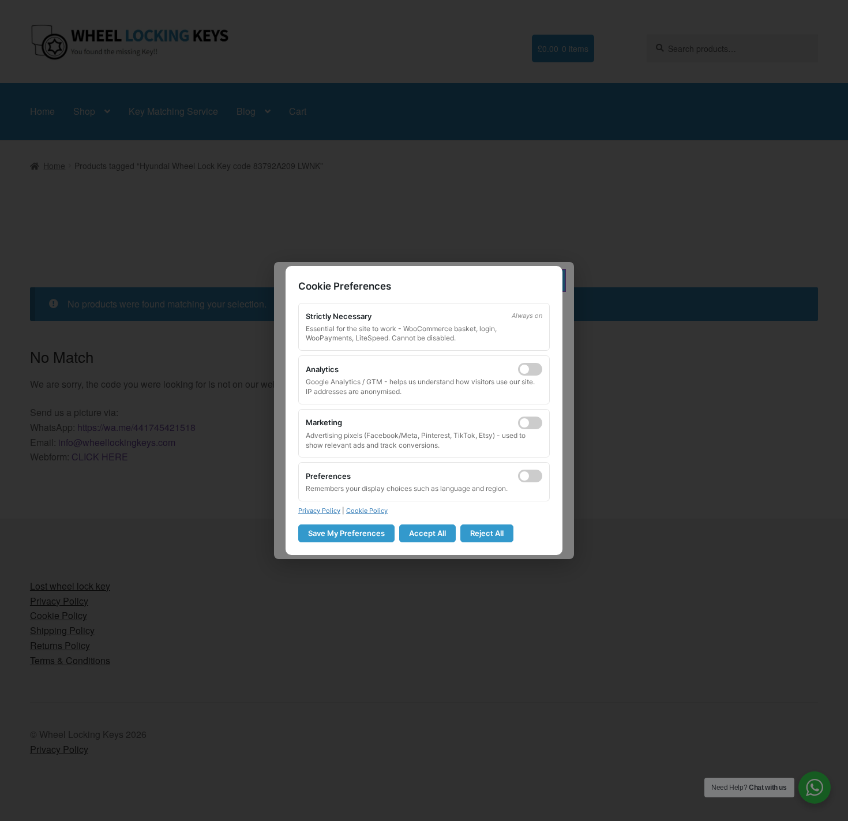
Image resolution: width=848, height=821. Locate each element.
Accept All (427, 533)
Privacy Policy (319, 511)
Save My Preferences (346, 533)
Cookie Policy (367, 511)
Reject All (487, 533)
